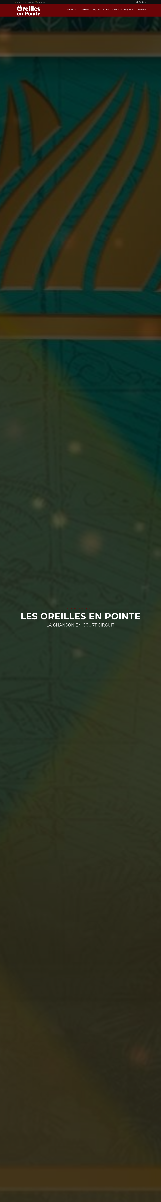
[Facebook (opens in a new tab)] (137, 2)
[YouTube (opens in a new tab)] (142, 2)
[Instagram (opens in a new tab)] (140, 2)
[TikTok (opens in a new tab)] (145, 2)
